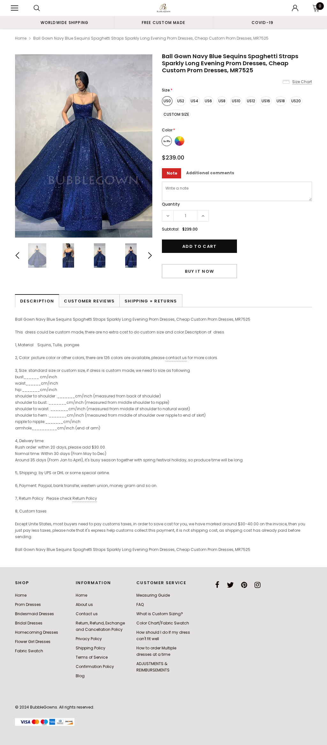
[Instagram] (258, 584)
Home (21, 38)
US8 (221, 101)
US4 (194, 101)
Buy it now (199, 271)
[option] (64, 22)
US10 (236, 101)
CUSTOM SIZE (176, 114)
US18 (281, 101)
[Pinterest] (244, 584)
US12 (251, 101)
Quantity (171, 204)
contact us (176, 357)
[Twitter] (230, 584)
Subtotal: (170, 229)
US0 (167, 101)
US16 (266, 101)
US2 (180, 101)
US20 (296, 101)
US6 (208, 101)
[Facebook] (217, 584)
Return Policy (84, 498)
